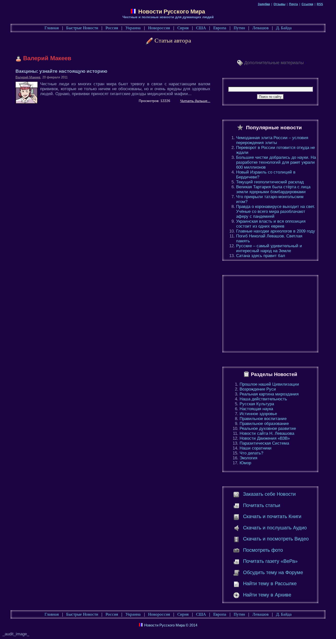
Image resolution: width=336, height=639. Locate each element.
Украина (133, 28)
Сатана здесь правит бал (260, 255)
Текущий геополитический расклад (270, 182)
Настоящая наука (256, 409)
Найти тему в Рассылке (270, 583)
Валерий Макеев (27, 77)
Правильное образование (264, 423)
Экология (248, 458)
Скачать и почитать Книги (272, 516)
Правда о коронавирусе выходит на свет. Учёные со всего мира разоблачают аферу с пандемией (275, 211)
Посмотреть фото (263, 550)
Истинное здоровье (258, 413)
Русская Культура (257, 404)
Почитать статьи (261, 505)
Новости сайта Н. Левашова (267, 433)
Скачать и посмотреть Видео (276, 538)
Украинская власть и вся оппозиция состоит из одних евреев (270, 224)
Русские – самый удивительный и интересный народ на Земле (269, 248)
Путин (239, 28)
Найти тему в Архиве (267, 594)
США (201, 28)
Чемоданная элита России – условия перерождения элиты (272, 140)
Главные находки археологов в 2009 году (275, 231)
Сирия (183, 28)
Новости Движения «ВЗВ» (265, 438)
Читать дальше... (195, 101)
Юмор (245, 463)
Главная (52, 28)
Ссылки (307, 4)
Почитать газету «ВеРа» (270, 561)
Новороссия (159, 28)
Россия (112, 28)
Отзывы (279, 4)
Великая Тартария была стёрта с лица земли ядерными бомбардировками (273, 189)
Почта (293, 4)
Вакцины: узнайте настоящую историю (61, 71)
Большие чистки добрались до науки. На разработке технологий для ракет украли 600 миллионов (276, 162)
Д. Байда (284, 28)
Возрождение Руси (258, 389)
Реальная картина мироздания (269, 394)
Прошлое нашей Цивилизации (269, 384)
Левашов (260, 28)
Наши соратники (256, 448)
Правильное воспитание (263, 418)
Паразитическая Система (264, 443)
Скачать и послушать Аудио (275, 527)
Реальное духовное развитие (268, 428)
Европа (219, 28)
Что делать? (251, 453)
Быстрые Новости (82, 28)
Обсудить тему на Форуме (273, 572)
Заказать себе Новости (269, 494)
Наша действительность (263, 399)
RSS (320, 4)
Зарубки (264, 4)
